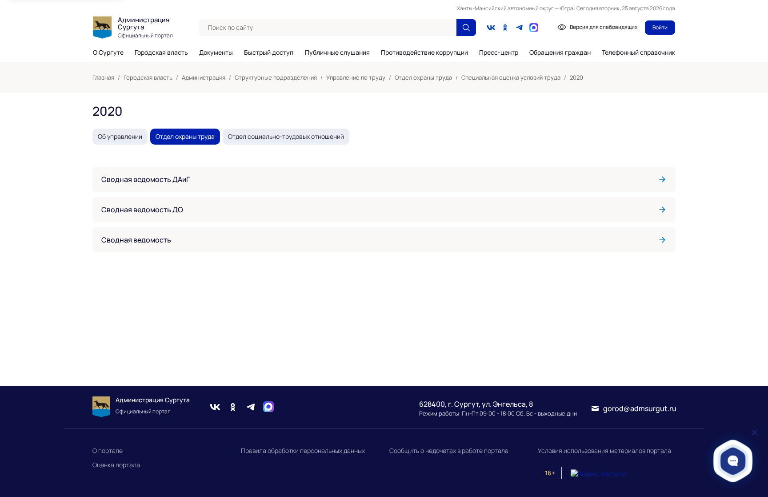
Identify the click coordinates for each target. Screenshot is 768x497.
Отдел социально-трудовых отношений (286, 136)
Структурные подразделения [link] (276, 77)
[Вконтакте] (491, 27)
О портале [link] (107, 450)
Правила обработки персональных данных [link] (303, 450)
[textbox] (327, 27)
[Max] (268, 406)
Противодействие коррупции (424, 52)
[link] (384, 179)
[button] (733, 461)
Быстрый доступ (268, 52)
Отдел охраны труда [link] (423, 77)
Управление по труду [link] (355, 77)
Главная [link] (103, 77)
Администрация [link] (203, 77)
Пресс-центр (498, 52)
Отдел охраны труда (185, 136)
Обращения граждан (560, 52)
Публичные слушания (337, 52)
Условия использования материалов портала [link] (604, 450)
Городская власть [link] (148, 77)
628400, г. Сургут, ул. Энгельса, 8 (476, 404)
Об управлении (120, 136)
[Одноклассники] (505, 27)
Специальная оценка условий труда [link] (510, 77)
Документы (216, 52)
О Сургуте (108, 52)
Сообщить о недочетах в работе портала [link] (448, 450)
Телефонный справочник (638, 52)
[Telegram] (519, 27)
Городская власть (161, 52)
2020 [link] (576, 77)
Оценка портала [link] (116, 465)
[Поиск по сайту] (466, 27)
